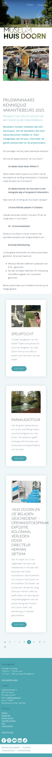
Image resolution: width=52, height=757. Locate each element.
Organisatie (6, 715)
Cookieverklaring (23, 750)
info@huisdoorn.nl (14, 697)
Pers (3, 723)
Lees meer (19, 369)
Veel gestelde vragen (10, 680)
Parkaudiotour (25, 420)
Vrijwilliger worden (9, 721)
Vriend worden (7, 726)
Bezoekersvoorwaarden (11, 747)
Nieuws (4, 713)
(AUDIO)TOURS (8, 732)
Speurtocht (22, 334)
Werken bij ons (7, 718)
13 (39, 642)
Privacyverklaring (8, 750)
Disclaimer (27, 747)
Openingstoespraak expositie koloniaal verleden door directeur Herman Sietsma (30, 531)
